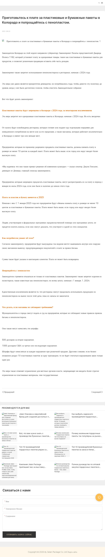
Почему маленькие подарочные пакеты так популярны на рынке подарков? (86, 434)
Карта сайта (72, 552)
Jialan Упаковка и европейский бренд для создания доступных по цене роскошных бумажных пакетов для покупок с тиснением (34, 415)
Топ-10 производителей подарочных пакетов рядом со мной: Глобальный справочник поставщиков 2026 (32, 448)
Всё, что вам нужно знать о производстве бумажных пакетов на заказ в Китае (34, 434)
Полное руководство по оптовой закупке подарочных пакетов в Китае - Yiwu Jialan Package (86, 465)
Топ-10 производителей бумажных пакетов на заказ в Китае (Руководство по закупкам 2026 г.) (87, 448)
